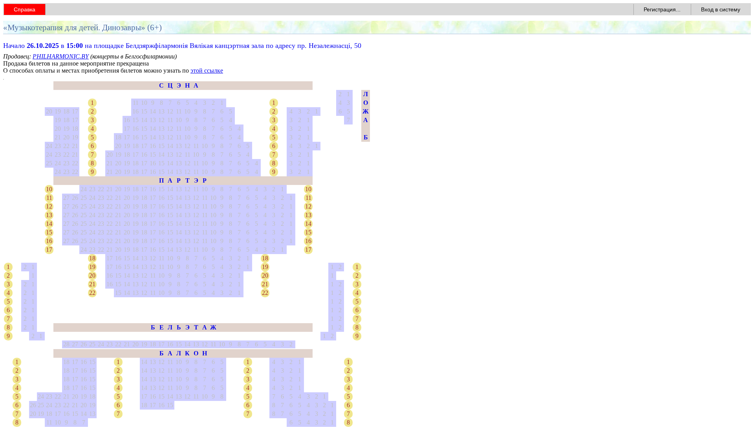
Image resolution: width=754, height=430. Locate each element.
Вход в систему (720, 9)
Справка (24, 9)
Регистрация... (662, 9)
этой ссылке (206, 70)
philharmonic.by (61, 56)
